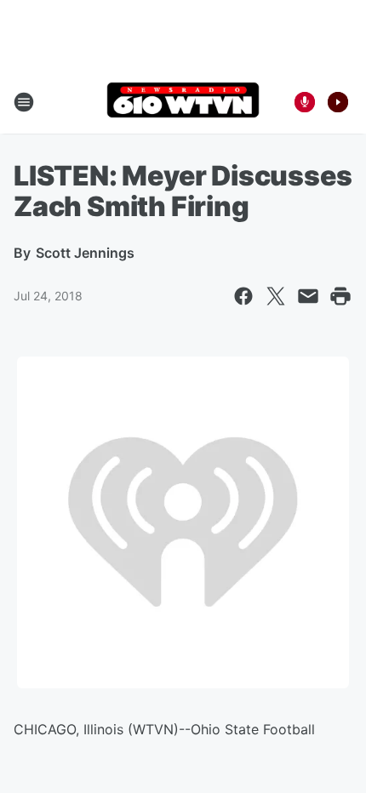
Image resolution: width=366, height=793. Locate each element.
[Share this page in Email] (308, 296)
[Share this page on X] (276, 296)
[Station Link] (183, 102)
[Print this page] (340, 296)
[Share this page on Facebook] (243, 296)
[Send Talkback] (305, 102)
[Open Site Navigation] (24, 102)
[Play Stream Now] (338, 102)
